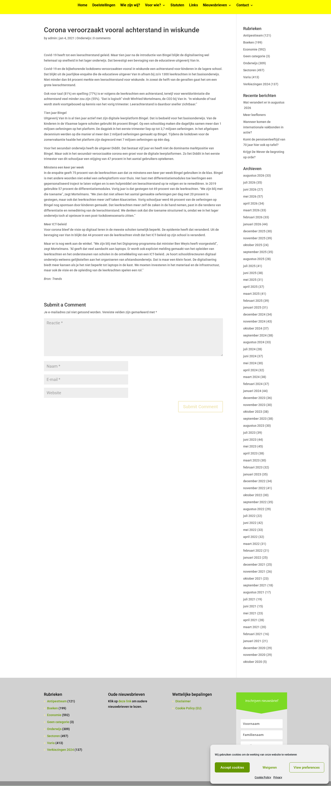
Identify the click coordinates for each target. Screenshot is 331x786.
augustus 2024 (253, 342)
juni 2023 (249, 439)
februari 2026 (253, 217)
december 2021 (254, 564)
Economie (250, 49)
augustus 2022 (253, 509)
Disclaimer (183, 701)
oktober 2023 (252, 411)
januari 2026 (252, 224)
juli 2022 (249, 516)
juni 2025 (249, 273)
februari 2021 (253, 634)
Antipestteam (253, 35)
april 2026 (250, 203)
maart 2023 (251, 460)
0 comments (102, 38)
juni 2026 (249, 189)
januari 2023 (252, 474)
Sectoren (249, 70)
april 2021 (250, 620)
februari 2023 (253, 467)
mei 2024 (249, 363)
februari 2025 (253, 300)
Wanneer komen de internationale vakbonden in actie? (263, 127)
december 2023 (254, 398)
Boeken (248, 42)
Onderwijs (84, 38)
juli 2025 (249, 266)
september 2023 (255, 418)
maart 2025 (251, 293)
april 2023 (250, 453)
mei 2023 (249, 446)
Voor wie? (153, 5)
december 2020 (254, 648)
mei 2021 (249, 613)
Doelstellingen (103, 5)
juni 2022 (249, 523)
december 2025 (254, 231)
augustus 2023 (253, 425)
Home (82, 5)
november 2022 (254, 488)
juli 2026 (249, 182)
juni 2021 (249, 606)
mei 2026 (249, 196)
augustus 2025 (253, 259)
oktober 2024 (252, 328)
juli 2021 (249, 599)
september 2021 (255, 585)
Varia (247, 77)
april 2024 (250, 370)
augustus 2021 (253, 592)
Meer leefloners (254, 115)
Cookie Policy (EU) (188, 708)
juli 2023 (249, 432)
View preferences (307, 767)
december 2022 (254, 481)
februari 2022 (253, 550)
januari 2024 (252, 391)
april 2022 (250, 537)
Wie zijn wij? (130, 5)
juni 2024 (249, 356)
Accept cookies (232, 767)
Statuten (177, 5)
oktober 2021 (252, 578)
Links (193, 5)
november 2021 (254, 571)
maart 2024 (251, 377)
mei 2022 (249, 530)
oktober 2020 (252, 662)
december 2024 (254, 314)
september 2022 (255, 502)
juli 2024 (249, 349)
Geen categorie (254, 56)
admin (52, 38)
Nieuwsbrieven (215, 5)
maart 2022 (251, 544)
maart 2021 (251, 627)
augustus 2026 (253, 175)
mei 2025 (249, 279)
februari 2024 (253, 384)
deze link (125, 701)
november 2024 (254, 321)
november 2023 (254, 405)
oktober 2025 (252, 245)
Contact (242, 5)
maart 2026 (251, 210)
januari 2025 (252, 307)
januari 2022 (252, 557)
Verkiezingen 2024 (256, 84)
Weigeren (270, 767)
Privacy (277, 777)
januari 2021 (252, 641)
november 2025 (254, 238)
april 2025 (250, 286)
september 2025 (255, 252)
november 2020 (254, 655)
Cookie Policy (263, 777)
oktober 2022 (252, 495)
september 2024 (255, 335)
